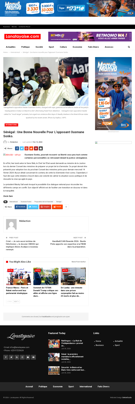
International (11, 125)
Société (39, 47)
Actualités (10, 47)
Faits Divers (93, 47)
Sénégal (58, 201)
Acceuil (29, 386)
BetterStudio (127, 397)
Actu (10, 270)
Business (6, 27)
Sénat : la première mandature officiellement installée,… (72, 356)
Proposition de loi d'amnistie (44, 201)
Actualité (119, 341)
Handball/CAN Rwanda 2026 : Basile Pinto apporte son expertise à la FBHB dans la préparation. (68, 244)
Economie (77, 47)
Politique (25, 47)
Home (98, 341)
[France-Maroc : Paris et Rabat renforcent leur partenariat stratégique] (18, 276)
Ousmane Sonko (26, 201)
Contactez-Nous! (24, 27)
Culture (63, 47)
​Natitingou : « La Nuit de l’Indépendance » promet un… (72, 343)
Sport (51, 47)
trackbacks (46, 317)
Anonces (109, 47)
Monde (14, 27)
